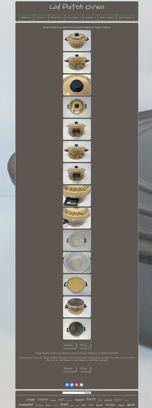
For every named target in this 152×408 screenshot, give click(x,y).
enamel (79, 399)
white (83, 405)
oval (61, 399)
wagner (121, 405)
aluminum (39, 405)
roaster (30, 399)
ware (91, 404)
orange (53, 400)
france (118, 399)
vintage (110, 404)
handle (99, 405)
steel (71, 405)
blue (100, 400)
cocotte (55, 405)
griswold (108, 400)
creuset (43, 399)
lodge (77, 405)
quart (131, 404)
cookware (69, 400)
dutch (91, 399)
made (126, 400)
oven (64, 404)
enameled (26, 404)
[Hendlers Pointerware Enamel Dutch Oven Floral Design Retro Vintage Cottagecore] (77, 41)
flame (48, 405)
